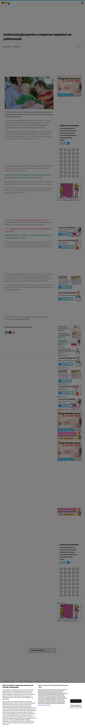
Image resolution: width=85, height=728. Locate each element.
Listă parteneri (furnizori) (44, 705)
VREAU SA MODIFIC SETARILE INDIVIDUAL (76, 706)
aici (3, 715)
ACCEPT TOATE (76, 701)
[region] (42, 705)
